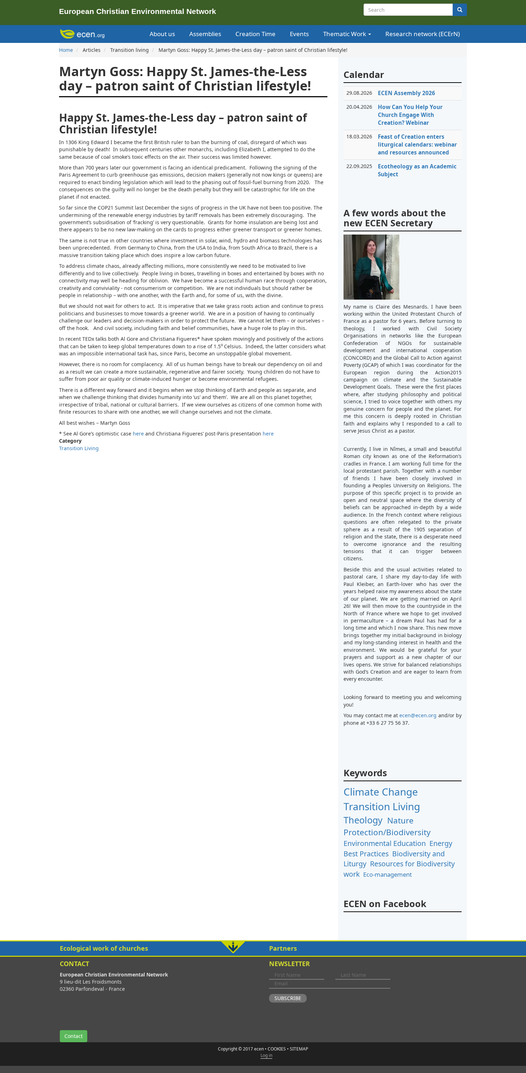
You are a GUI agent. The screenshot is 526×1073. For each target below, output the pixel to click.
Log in (266, 1055)
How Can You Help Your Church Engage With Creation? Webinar (410, 115)
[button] (263, 948)
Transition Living (79, 448)
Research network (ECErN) (422, 34)
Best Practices (366, 853)
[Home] (83, 34)
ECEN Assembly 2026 (406, 93)
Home (66, 49)
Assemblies (205, 34)
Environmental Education (385, 843)
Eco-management (387, 874)
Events (299, 34)
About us (162, 34)
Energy (440, 843)
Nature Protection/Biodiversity (387, 826)
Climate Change (381, 791)
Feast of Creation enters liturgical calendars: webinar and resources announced (417, 144)
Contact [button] (73, 1036)
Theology (363, 820)
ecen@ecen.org (418, 715)
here (138, 433)
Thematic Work (345, 34)
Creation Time (255, 34)
